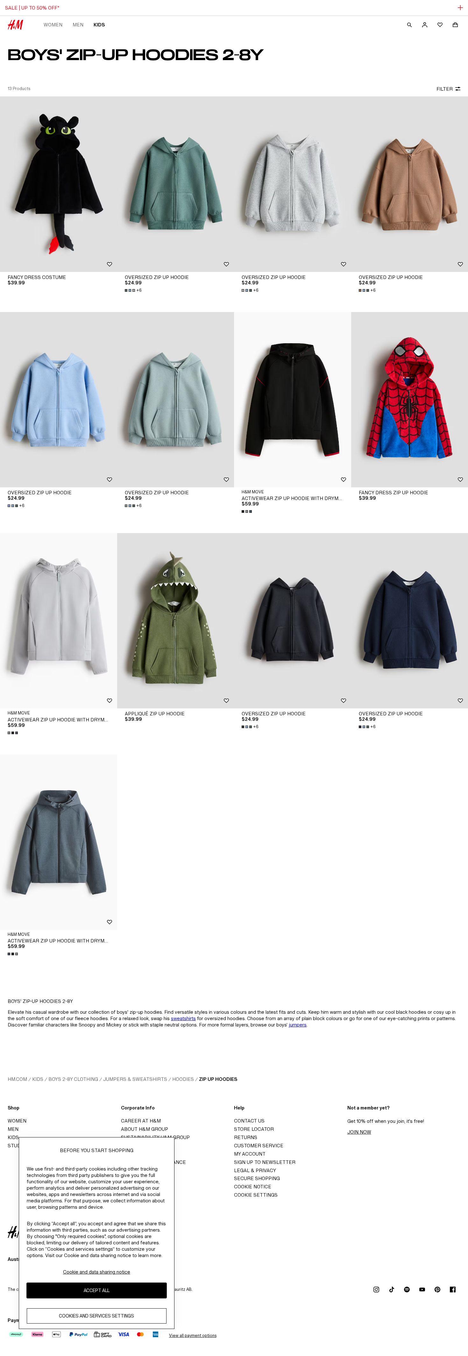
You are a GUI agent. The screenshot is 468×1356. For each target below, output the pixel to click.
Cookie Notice (252, 1186)
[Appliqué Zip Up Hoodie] (175, 620)
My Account (250, 1154)
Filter (444, 89)
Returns (245, 1137)
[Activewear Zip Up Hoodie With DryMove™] (292, 399)
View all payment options (192, 1335)
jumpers (298, 1024)
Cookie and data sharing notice (96, 1272)
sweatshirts (183, 1018)
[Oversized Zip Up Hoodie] (175, 184)
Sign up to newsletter (264, 1162)
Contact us (249, 1120)
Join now (359, 1132)
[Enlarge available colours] (247, 511)
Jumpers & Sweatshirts (135, 1079)
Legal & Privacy (255, 1170)
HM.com (17, 1079)
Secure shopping (257, 1178)
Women (53, 24)
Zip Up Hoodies (218, 1079)
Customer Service (258, 1145)
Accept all (97, 1290)
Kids (99, 24)
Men (78, 24)
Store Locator (254, 1129)
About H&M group (144, 1129)
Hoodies (183, 1079)
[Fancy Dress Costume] (58, 184)
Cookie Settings (256, 1195)
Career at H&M (141, 1120)
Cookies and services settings (96, 1315)
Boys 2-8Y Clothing (73, 1079)
